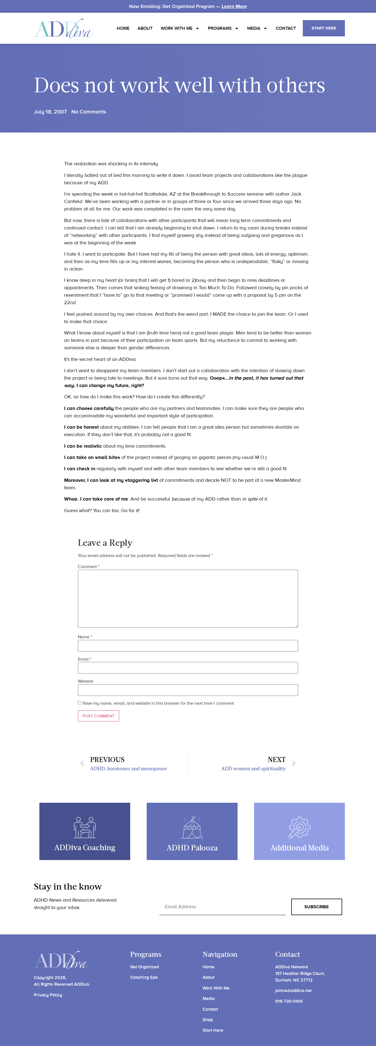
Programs (220, 28)
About (145, 28)
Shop (208, 1020)
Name (85, 637)
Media (253, 28)
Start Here (213, 1030)
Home (123, 28)
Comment (88, 566)
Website (85, 681)
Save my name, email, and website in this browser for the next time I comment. (159, 703)
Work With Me (176, 28)
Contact (286, 28)
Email (84, 659)
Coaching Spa (144, 977)
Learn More (234, 6)
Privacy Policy (48, 995)
